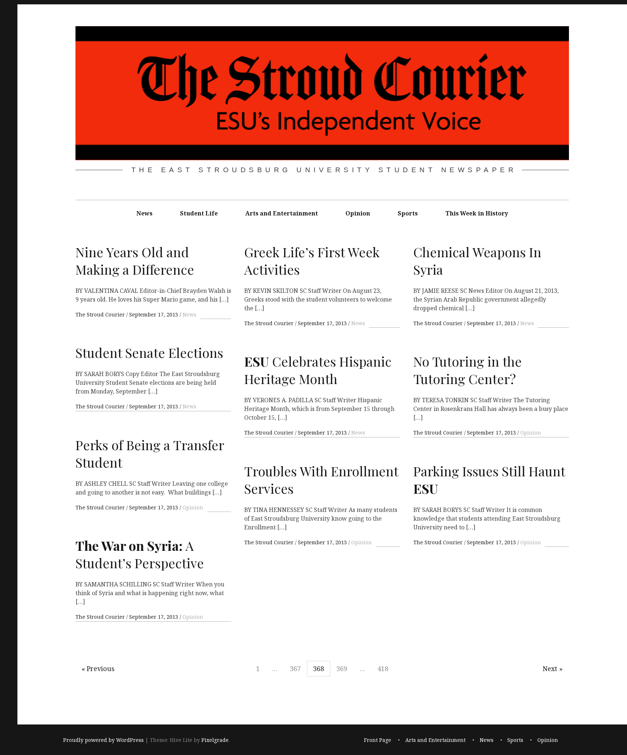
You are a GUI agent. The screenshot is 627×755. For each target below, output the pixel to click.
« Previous (98, 668)
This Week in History (476, 213)
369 (341, 668)
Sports (408, 213)
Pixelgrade (215, 739)
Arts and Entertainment (281, 213)
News (144, 213)
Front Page (377, 739)
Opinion (357, 213)
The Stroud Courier (100, 314)
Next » (552, 668)
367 (295, 668)
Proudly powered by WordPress (103, 739)
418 (382, 668)
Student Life (199, 213)
